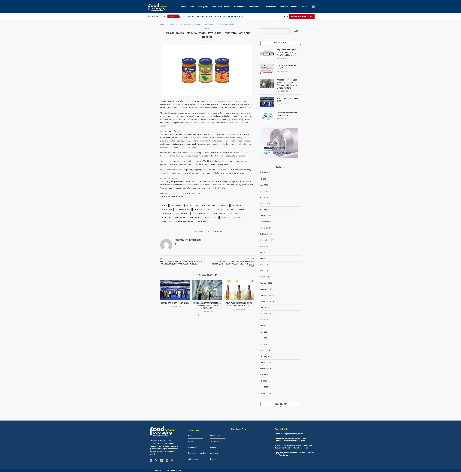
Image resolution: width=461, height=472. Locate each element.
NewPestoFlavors (219, 214)
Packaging (202, 7)
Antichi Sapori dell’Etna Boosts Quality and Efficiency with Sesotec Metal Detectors (287, 84)
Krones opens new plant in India (197, 16)
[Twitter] (278, 16)
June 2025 (264, 258)
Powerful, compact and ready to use (287, 114)
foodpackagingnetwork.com (188, 240)
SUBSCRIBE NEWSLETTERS (302, 16)
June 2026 (264, 185)
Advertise (283, 7)
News (192, 7)
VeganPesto (201, 222)
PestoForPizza (195, 218)
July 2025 (263, 252)
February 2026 (266, 209)
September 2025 (267, 240)
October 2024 (266, 307)
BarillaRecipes (167, 209)
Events (294, 7)
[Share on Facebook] (213, 231)
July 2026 (263, 179)
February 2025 (266, 283)
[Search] (313, 7)
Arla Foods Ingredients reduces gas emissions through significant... (207, 305)
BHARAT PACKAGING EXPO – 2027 (288, 66)
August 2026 (265, 172)
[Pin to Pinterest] (218, 231)
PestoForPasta (180, 218)
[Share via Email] (220, 231)
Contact (303, 7)
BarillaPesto (236, 205)
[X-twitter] (156, 460)
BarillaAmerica (176, 205)
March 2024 (265, 350)
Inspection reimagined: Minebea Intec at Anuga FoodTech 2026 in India (287, 52)
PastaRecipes (234, 214)
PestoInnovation (210, 218)
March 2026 (265, 203)
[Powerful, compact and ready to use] (267, 116)
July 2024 (263, 326)
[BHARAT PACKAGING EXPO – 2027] (267, 69)
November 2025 (267, 228)
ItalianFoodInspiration (235, 209)
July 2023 (263, 381)
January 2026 (265, 215)
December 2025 (266, 221)
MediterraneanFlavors (200, 214)
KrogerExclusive (182, 214)
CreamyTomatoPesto (201, 209)
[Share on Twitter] (215, 231)
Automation (239, 7)
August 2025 (265, 246)
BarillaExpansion (208, 205)
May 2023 (264, 387)
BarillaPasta (223, 205)
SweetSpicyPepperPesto (184, 222)
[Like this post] (210, 231)
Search (295, 31)
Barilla (164, 205)
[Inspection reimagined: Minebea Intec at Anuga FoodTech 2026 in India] (267, 53)
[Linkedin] (284, 16)
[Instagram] (281, 16)
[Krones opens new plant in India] (175, 290)
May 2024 (264, 338)
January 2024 (265, 362)
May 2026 (264, 191)
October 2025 (266, 234)
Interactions (254, 7)
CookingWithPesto (183, 209)
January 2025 (265, 289)
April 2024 (264, 344)
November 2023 (267, 368)
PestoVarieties (167, 222)
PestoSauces (238, 218)
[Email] (287, 16)
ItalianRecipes (167, 214)
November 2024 (267, 301)
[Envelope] (172, 460)
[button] (182, 16)
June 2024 (264, 332)
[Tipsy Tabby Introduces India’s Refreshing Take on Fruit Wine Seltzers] (239, 290)
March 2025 (265, 277)
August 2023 (265, 374)
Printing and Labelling (221, 7)
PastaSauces (166, 218)
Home (183, 7)
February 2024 (266, 356)
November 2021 (267, 393)
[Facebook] (275, 16)
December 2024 (266, 295)
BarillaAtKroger (192, 205)
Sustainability (270, 7)
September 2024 (267, 313)
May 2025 (264, 264)
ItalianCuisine (218, 209)
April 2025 (264, 270)
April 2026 (264, 197)
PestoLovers (225, 218)
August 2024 (265, 319)
